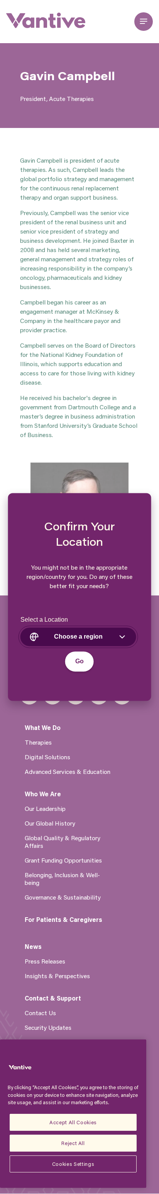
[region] (73, 1113)
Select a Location (44, 620)
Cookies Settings (73, 1163)
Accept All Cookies (73, 1122)
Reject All (73, 1143)
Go (79, 661)
